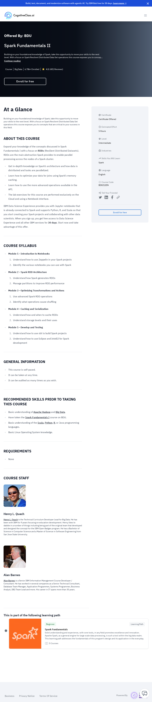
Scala (41, 422)
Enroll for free (25, 81)
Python (48, 422)
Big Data (60, 412)
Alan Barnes (9, 580)
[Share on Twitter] (100, 198)
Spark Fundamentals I (37, 417)
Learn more (120, 3)
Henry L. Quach (11, 519)
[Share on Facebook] (112, 198)
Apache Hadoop (41, 412)
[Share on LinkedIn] (106, 198)
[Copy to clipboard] (118, 197)
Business (9, 695)
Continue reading (12, 61)
